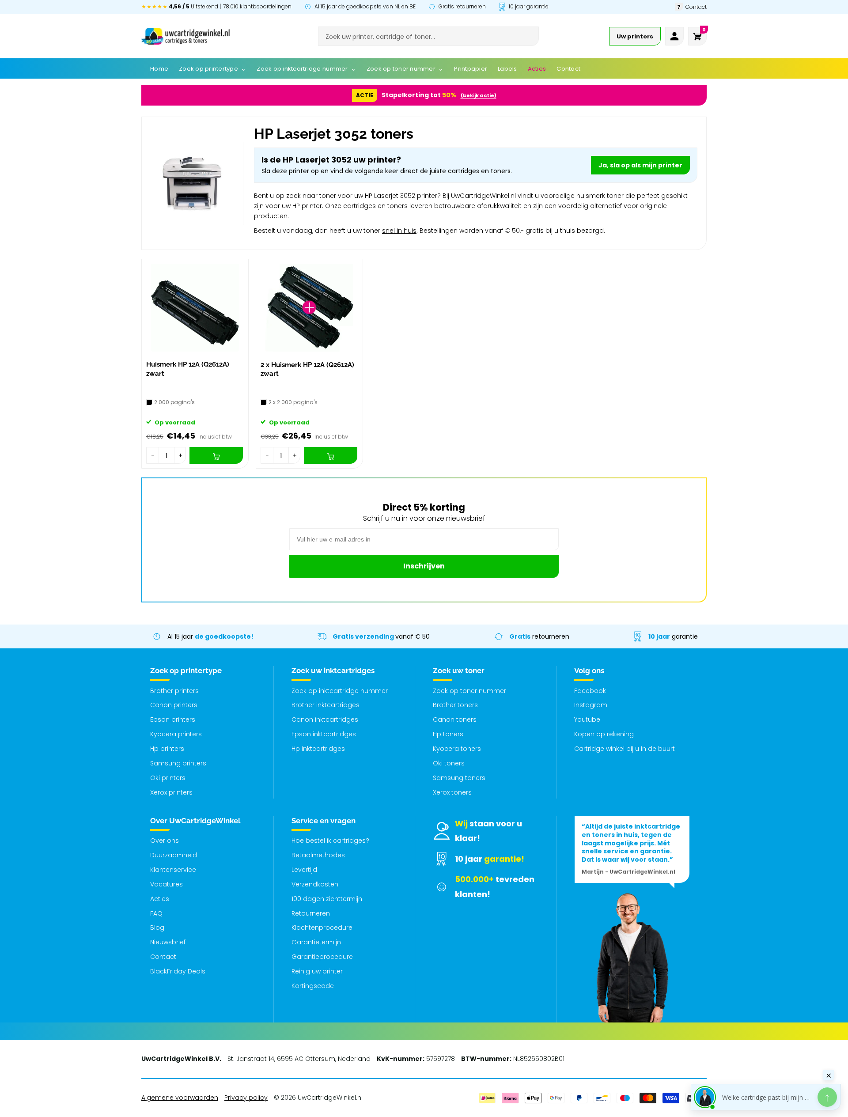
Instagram (590, 704)
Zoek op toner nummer (469, 690)
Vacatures (166, 884)
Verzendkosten (315, 884)
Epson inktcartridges (324, 734)
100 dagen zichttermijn (327, 898)
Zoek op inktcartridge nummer (340, 690)
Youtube (587, 719)
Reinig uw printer (317, 971)
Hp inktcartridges (318, 748)
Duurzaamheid (173, 855)
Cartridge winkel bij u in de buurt (624, 748)
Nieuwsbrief (168, 942)
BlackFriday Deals (177, 971)
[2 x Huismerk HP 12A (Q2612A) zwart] (309, 308)
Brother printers (174, 690)
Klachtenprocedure (322, 927)
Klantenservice (173, 869)
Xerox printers (171, 792)
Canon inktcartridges (325, 719)
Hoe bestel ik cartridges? (330, 840)
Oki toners (449, 763)
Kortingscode (313, 985)
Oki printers (168, 777)
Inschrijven (424, 566)
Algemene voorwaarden (179, 1097)
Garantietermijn (316, 942)
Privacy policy (246, 1097)
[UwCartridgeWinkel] (185, 36)
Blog (157, 927)
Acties (159, 898)
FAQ (156, 913)
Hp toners (448, 734)
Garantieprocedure (322, 956)
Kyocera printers (176, 734)
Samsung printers (178, 763)
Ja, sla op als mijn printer (640, 165)
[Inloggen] (674, 36)
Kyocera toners (457, 748)
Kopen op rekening (604, 734)
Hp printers (167, 748)
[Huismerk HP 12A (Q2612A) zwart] (195, 308)
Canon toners (455, 719)
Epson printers (172, 719)
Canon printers (173, 704)
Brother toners (455, 704)
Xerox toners (452, 792)
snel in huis (399, 230)
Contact (163, 956)
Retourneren (311, 913)
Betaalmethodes (318, 855)
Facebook (590, 690)
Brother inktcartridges (326, 704)
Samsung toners (459, 777)
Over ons (164, 840)
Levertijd (304, 869)
